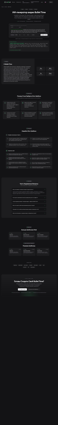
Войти (51, 2)
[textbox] (29, 31)
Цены (42, 2)
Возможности (18, 2)
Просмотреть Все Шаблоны (33, 289)
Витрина (13, 2)
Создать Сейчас (23, 289)
